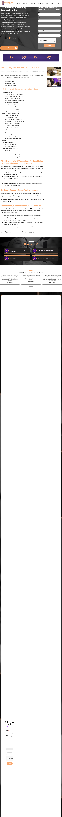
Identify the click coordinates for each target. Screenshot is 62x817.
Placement (32, 3)
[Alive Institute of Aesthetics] (7, 3)
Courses (25, 3)
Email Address (41, 23)
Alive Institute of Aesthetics (8, 166)
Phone (39, 17)
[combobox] (49, 31)
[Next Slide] (32, 286)
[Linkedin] (60, 3)
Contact (52, 3)
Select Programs (41, 28)
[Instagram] (58, 3)
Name (39, 12)
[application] (27, 3)
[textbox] (48, 31)
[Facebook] (56, 3)
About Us (19, 3)
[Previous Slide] (30, 286)
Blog (47, 3)
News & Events (40, 3)
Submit (49, 45)
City (39, 33)
